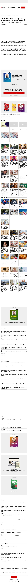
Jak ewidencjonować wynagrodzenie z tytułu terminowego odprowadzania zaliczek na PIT (13, 140)
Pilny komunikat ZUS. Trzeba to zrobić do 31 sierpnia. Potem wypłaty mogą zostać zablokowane (13, 332)
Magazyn (2, 545)
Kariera (13, 568)
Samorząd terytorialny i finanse (5, 361)
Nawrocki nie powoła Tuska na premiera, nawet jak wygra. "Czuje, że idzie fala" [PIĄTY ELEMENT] (13, 503)
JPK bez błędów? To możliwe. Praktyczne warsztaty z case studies (14, 322)
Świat (1, 338)
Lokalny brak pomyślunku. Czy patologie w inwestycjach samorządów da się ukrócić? (13, 561)
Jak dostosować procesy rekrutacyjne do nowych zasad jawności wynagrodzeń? (14, 449)
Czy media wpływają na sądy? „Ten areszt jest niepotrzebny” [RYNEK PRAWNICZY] (13, 511)
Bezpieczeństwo (3, 353)
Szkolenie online (14, 321)
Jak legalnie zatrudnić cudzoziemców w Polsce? (14, 492)
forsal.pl (5, 572)
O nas (4, 568)
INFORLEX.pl (10, 572)
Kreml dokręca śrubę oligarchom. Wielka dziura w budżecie (11, 430)
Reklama (7, 568)
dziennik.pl (3, 572)
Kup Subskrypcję (23, 7)
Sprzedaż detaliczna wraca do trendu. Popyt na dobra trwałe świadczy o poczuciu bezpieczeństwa (14, 217)
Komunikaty (9, 568)
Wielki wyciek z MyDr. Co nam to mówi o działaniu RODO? (11, 525)
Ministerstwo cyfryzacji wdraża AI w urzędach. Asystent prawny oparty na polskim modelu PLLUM (13, 371)
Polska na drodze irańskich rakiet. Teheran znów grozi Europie (12, 419)
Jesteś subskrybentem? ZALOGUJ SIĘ (14, 95)
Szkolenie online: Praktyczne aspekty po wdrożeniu (17, 77)
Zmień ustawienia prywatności (23, 568)
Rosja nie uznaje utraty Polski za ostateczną (9, 546)
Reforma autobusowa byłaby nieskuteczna (8, 529)
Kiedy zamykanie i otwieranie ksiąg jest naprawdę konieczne (4, 130)
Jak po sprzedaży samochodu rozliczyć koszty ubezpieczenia (23, 130)
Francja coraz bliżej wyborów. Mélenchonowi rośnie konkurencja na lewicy (13, 424)
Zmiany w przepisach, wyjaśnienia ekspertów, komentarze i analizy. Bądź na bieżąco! (14, 471)
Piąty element (2, 500)
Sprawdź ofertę (14, 93)
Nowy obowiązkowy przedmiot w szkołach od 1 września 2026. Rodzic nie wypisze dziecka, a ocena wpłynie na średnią (5, 227)
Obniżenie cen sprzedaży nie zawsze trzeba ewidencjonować (5, 140)
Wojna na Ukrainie (3, 429)
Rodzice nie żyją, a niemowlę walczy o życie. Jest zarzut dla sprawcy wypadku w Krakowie (13, 366)
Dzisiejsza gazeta (3, 7)
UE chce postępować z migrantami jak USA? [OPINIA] (10, 535)
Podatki (2, 15)
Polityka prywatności (16, 568)
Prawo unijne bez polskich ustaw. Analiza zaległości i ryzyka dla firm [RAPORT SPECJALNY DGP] (5, 206)
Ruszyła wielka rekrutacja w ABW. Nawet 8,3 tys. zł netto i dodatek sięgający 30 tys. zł (14, 206)
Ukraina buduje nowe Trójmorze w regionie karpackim (11, 427)
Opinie (1, 524)
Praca (1, 377)
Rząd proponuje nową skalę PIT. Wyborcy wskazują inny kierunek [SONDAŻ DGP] (23, 206)
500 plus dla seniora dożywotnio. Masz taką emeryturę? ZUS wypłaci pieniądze (13, 384)
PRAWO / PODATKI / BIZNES (14, 469)
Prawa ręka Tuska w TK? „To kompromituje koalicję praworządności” (13, 519)
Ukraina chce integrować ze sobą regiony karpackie (4, 217)
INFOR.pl (7, 572)
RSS (14, 570)
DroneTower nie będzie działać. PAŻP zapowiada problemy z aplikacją (13, 344)
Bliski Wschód (2, 418)
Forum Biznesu (24, 572)
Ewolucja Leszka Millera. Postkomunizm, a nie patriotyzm (11, 532)
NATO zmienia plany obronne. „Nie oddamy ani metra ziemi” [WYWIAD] (12, 355)
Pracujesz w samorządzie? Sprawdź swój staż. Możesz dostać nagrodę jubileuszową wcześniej (13, 379)
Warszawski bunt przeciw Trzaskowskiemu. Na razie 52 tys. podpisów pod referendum (13, 348)
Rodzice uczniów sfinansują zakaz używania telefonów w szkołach (13, 362)
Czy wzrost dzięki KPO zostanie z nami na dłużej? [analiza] (11, 557)
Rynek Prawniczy (3, 509)
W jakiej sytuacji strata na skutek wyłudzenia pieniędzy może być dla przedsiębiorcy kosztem (14, 130)
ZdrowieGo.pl (17, 572)
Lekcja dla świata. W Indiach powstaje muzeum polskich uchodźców (13, 549)
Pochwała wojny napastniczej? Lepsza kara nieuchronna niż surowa (13, 539)
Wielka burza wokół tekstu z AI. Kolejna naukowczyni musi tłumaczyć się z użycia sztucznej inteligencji (14, 340)
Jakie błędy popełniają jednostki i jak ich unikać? (18, 74)
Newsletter (20, 572)
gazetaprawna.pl (13, 572)
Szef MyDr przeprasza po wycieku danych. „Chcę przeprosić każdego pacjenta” (13, 336)
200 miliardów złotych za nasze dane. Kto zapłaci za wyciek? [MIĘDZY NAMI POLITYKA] (13, 507)
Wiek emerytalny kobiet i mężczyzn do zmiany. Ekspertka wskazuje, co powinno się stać (13, 388)
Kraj (1, 334)
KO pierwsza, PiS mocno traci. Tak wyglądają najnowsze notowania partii (14, 351)
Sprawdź (18, 79)
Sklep (22, 572)
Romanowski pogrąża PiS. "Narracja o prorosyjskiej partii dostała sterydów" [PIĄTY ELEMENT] (13, 515)
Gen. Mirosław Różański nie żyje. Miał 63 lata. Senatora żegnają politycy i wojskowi (14, 375)
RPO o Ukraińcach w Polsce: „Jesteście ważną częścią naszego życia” (22, 217)
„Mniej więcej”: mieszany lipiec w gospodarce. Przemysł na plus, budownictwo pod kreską (12, 554)
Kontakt (2, 568)
